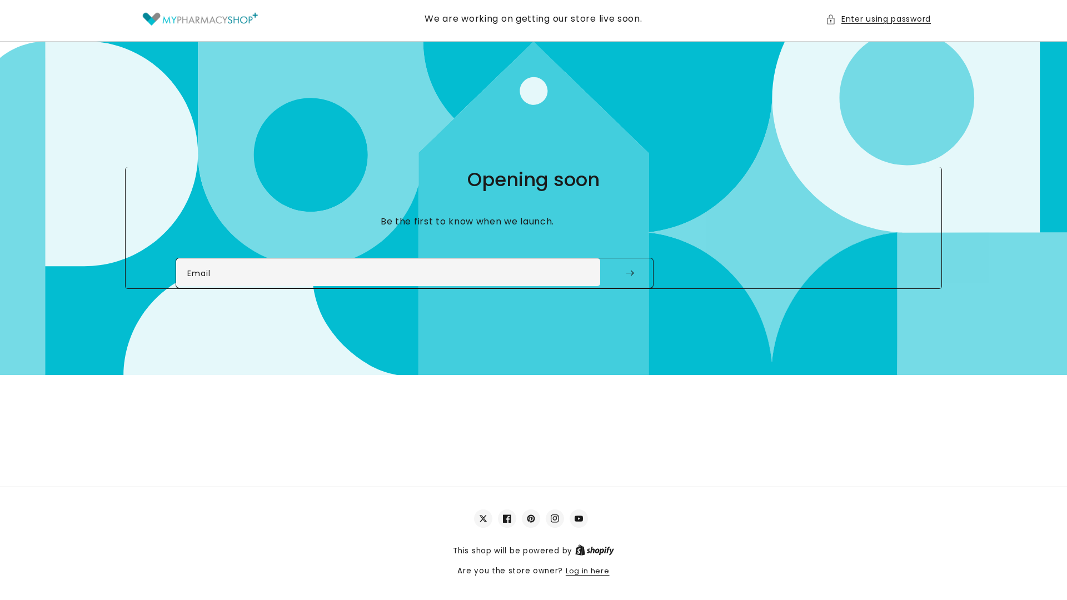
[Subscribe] (630, 273)
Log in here (588, 571)
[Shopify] (594, 551)
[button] (878, 19)
